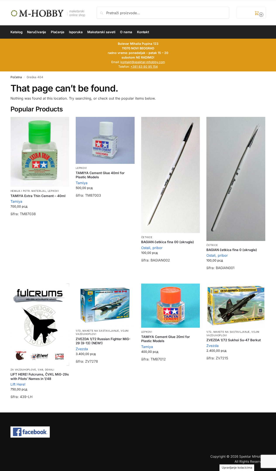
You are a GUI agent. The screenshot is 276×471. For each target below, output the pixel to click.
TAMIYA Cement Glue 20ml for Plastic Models (165, 339)
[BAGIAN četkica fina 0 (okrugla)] (235, 179)
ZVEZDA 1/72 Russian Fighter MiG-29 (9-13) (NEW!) (103, 341)
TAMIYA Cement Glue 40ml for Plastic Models (100, 175)
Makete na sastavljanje (100, 330)
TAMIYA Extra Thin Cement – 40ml (37, 196)
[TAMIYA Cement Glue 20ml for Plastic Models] (170, 306)
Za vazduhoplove (23, 369)
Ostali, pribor (152, 248)
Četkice (147, 237)
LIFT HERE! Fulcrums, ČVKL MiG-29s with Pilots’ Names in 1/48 (39, 376)
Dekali (49, 369)
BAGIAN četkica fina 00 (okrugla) (167, 242)
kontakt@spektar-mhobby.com (142, 62)
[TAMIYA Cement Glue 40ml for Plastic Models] (105, 140)
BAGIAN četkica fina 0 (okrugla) (231, 250)
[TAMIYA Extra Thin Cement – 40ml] (39, 152)
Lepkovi (53, 190)
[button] (251, 13)
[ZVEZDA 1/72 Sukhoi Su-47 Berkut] (235, 306)
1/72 (78, 330)
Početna (16, 77)
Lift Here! (18, 384)
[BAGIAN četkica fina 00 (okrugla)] (170, 175)
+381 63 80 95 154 (144, 66)
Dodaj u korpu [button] (39, 225)
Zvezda (82, 349)
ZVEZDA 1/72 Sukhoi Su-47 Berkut (233, 340)
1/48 (40, 369)
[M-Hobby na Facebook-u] (138, 432)
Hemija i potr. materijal (28, 190)
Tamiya (16, 201)
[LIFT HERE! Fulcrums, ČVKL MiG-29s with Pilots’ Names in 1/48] (39, 324)
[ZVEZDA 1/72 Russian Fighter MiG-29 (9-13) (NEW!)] (105, 305)
